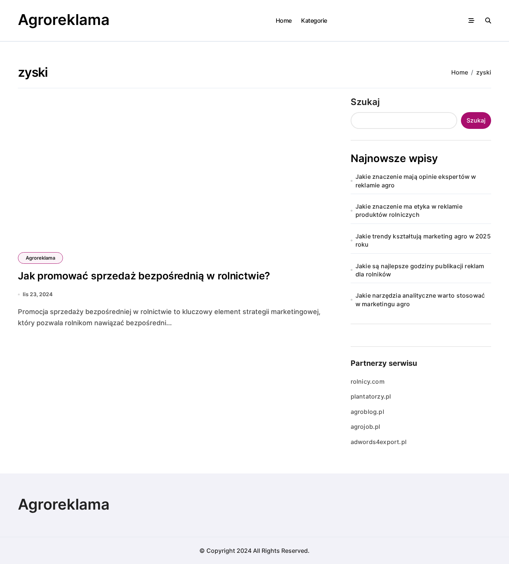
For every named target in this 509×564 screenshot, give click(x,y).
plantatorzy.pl (371, 396)
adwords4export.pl (379, 442)
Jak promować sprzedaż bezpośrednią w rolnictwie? (144, 276)
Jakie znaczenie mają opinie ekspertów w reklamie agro (415, 180)
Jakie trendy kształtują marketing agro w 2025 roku (423, 240)
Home (284, 20)
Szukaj (365, 101)
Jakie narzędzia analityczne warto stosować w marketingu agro (420, 299)
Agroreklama (64, 19)
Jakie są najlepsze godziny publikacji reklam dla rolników (419, 270)
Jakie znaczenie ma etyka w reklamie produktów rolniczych (408, 210)
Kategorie (314, 20)
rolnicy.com (368, 381)
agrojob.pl (365, 426)
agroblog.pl (367, 411)
